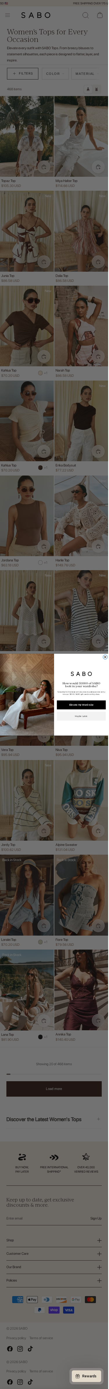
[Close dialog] (105, 657)
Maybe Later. (81, 716)
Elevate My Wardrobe (81, 704)
